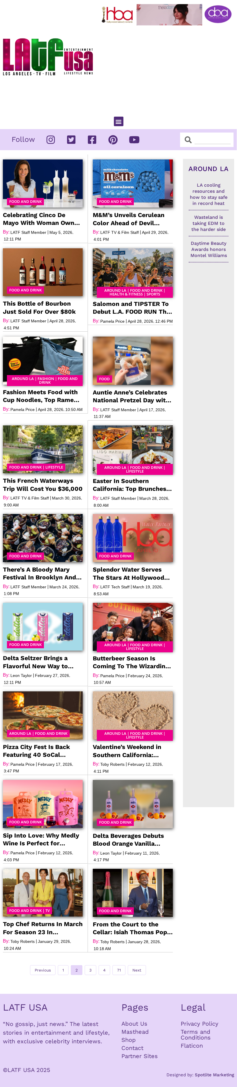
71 (121, 968)
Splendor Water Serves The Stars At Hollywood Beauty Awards (128, 573)
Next (136, 970)
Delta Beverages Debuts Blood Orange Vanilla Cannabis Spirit (128, 840)
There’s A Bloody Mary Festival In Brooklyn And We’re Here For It (39, 573)
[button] (118, 121)
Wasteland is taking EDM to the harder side (208, 223)
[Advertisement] (168, 68)
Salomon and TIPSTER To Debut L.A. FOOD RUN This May (132, 308)
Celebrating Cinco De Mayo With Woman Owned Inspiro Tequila (42, 219)
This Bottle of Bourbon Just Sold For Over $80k (39, 307)
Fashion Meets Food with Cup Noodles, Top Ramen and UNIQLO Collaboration (42, 396)
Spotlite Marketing (214, 1074)
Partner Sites (139, 1056)
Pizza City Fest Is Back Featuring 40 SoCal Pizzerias (36, 751)
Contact (132, 1047)
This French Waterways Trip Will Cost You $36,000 (43, 484)
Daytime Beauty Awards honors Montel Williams (208, 249)
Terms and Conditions (196, 1034)
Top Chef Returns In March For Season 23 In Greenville (43, 928)
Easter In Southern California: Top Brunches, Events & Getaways (130, 485)
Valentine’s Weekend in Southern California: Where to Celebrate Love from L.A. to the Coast (130, 751)
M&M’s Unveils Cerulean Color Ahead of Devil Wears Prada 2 (128, 219)
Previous (43, 970)
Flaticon (192, 1045)
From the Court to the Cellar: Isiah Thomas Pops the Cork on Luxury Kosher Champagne (133, 928)
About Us (134, 1023)
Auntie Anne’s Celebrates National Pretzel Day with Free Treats (131, 396)
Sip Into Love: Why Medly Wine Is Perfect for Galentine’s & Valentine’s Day (41, 839)
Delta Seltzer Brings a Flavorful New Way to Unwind (35, 662)
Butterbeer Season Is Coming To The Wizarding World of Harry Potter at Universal (131, 662)
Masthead (135, 1031)
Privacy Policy (199, 1023)
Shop (128, 1039)
